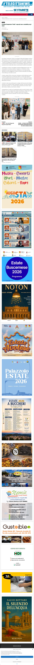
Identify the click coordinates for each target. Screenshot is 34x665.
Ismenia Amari (3, 145)
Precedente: (8, 123)
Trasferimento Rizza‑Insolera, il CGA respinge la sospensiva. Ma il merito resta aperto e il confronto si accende (24, 144)
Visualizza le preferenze (17, 661)
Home (17, 663)
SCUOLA (3, 22)
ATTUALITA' (4, 140)
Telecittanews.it (19, 146)
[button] (32, 649)
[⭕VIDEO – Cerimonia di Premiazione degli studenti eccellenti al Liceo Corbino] (9, 137)
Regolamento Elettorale (17, 645)
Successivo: (25, 123)
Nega (17, 659)
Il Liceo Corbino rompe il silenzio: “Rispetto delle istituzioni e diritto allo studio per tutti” (9, 160)
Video (31, 14)
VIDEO (11, 140)
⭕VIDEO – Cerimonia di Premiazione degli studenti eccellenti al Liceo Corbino (9, 143)
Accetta (17, 656)
